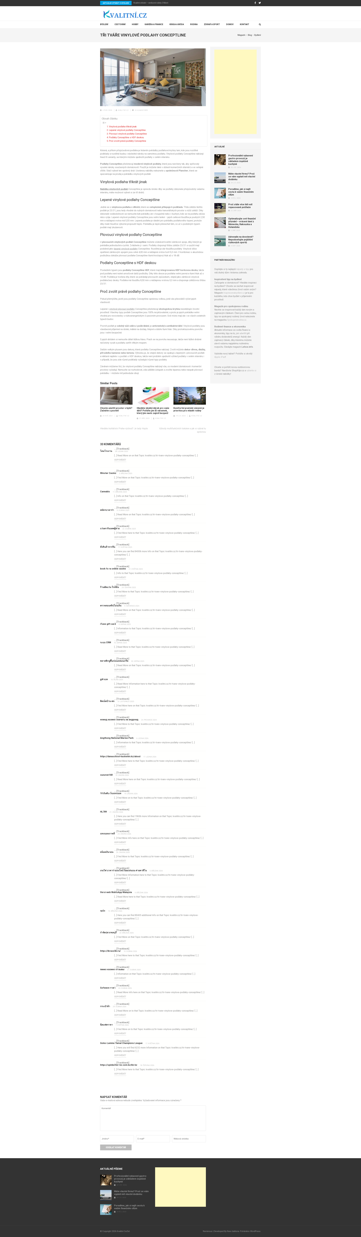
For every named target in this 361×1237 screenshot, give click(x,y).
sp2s (102, 910)
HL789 (103, 811)
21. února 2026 (116, 812)
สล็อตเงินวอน (106, 852)
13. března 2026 (115, 911)
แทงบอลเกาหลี (107, 833)
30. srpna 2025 (137, 661)
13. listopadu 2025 (125, 701)
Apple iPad (219, 357)
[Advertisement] (235, 92)
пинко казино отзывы (112, 969)
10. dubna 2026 (130, 951)
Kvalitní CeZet (123, 1231)
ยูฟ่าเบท (104, 679)
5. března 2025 (125, 473)
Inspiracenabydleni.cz (234, 292)
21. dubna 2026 (134, 970)
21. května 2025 (136, 569)
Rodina (194, 24)
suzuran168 (106, 775)
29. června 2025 (129, 587)
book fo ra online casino (113, 568)
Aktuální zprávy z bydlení (116, 3)
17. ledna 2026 (149, 757)
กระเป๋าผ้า (105, 1006)
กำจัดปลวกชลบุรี (108, 932)
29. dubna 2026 (119, 1006)
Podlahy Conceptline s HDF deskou (126, 137)
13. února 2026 (122, 775)
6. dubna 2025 (123, 510)
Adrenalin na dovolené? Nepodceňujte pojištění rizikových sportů (240, 239)
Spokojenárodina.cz (236, 320)
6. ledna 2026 (142, 738)
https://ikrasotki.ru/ (110, 951)
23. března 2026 (126, 933)
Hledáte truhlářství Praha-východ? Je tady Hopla (124, 428)
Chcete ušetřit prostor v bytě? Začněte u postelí (116, 409)
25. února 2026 (124, 834)
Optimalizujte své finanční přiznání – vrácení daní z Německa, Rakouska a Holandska (242, 222)
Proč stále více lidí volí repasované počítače (240, 206)
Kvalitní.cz (123, 110)
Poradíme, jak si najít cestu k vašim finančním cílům (241, 192)
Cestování (120, 24)
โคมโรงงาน (106, 451)
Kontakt (244, 24)
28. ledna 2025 (121, 451)
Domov (230, 24)
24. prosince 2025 (149, 720)
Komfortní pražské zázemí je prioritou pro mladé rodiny (188, 409)
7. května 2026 (122, 1025)
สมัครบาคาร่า (107, 510)
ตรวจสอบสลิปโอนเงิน (110, 605)
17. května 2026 (152, 1043)
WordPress (255, 1231)
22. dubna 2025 (129, 529)
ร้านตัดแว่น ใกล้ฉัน (109, 587)
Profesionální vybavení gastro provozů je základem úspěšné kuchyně (240, 159)
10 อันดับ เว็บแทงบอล (110, 793)
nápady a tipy (242, 269)
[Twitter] (260, 3)
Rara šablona (233, 1231)
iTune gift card (108, 624)
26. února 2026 (123, 852)
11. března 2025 (120, 492)
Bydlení (104, 24)
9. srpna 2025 (125, 624)
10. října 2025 (117, 680)
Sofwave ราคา (107, 987)
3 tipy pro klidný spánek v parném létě (150, 3)
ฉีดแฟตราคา (106, 1024)
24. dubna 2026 (125, 988)
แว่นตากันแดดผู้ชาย (110, 528)
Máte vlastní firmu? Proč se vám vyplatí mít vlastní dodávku (241, 176)
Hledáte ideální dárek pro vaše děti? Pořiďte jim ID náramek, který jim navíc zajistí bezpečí (153, 410)
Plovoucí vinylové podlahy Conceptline (128, 133)
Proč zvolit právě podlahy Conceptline (127, 141)
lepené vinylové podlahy (126, 248)
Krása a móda (177, 24)
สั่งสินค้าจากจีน (107, 547)
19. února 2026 (130, 794)
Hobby (135, 24)
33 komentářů (141, 110)
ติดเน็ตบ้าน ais (107, 701)
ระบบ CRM (105, 642)
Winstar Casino (108, 473)
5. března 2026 (156, 871)
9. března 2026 (141, 892)
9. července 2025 (131, 606)
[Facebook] (255, 3)
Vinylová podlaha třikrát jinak (123, 126)
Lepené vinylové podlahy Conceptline (127, 130)
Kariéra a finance (154, 24)
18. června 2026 (147, 1065)
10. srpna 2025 (120, 643)
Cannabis (105, 491)
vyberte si (251, 370)
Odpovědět (120, 460)
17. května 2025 (125, 547)
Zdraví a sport (212, 24)
